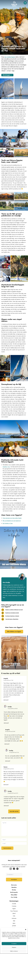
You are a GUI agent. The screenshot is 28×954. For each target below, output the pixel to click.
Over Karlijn (14, 897)
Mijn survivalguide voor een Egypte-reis (12, 520)
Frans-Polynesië (14, 911)
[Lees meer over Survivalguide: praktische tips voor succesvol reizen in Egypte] (14, 652)
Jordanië (14, 925)
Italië (14, 921)
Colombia (14, 906)
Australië (14, 903)
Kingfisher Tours (6, 467)
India (14, 916)
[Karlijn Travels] (14, 3)
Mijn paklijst (14, 895)
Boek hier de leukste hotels (12, 613)
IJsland (14, 913)
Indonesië (14, 918)
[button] (25, 929)
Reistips (14, 890)
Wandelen (14, 887)
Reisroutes (14, 885)
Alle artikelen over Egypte (14, 631)
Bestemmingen (14, 901)
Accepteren (14, 943)
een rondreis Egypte (10, 57)
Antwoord (6, 700)
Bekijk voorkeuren (14, 951)
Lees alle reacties (14, 811)
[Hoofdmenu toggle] (25, 2)
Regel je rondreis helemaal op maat (14, 609)
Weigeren (14, 947)
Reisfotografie (14, 892)
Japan (14, 923)
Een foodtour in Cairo (8, 523)
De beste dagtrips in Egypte (12, 616)
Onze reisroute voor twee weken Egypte (12, 518)
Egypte (14, 908)
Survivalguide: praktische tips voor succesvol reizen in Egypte (12, 665)
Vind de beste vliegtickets (11, 619)
